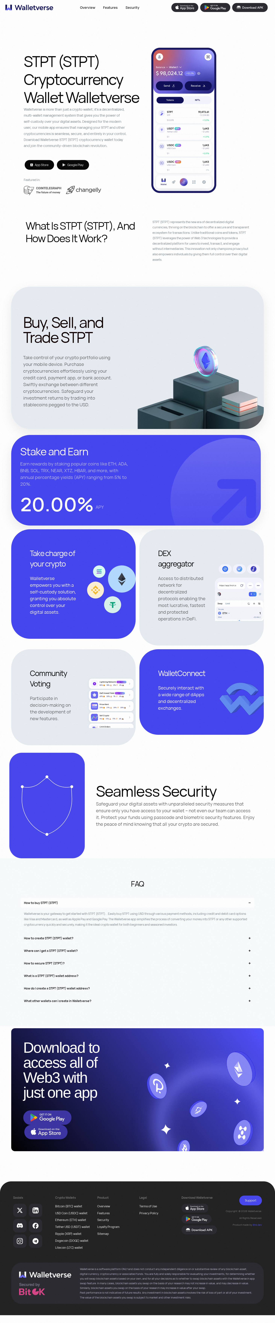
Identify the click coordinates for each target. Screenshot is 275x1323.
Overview (87, 7)
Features (110, 7)
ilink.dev (257, 1225)
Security (132, 7)
